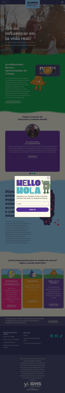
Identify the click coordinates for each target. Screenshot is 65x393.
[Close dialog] (48, 178)
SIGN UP (32, 210)
